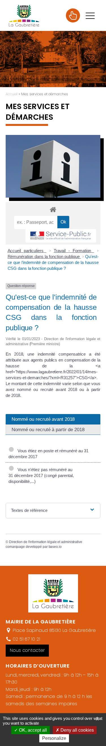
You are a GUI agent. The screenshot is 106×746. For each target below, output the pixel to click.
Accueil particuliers (27, 250)
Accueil (12, 94)
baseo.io (55, 547)
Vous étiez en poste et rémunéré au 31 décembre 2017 (48, 453)
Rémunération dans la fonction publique (44, 256)
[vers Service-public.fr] (60, 236)
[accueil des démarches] (53, 209)
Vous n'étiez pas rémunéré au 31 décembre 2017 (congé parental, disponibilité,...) (41, 475)
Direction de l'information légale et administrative (45, 542)
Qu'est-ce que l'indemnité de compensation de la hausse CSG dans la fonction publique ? (53, 262)
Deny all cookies (76, 730)
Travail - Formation (74, 250)
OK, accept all (32, 730)
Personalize (54, 738)
